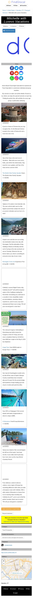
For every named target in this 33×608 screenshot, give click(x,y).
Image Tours (6, 347)
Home (9, 5)
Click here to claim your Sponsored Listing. (16, 521)
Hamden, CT (19, 10)
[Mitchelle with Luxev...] (17, 570)
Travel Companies (7, 530)
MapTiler (16, 579)
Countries (24, 5)
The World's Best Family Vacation (12, 173)
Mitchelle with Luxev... (18, 573)
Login (16, 593)
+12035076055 (8, 545)
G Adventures (6, 421)
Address (6, 26)
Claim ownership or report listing (11, 509)
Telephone (13, 26)
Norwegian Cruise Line (9, 261)
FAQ (28, 589)
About (6, 589)
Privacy (21, 589)
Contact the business (9, 30)
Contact (13, 589)
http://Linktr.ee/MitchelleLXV (9, 552)
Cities (16, 5)
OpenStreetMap (23, 579)
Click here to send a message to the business (12, 537)
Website (22, 26)
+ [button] (3, 561)
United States (11, 10)
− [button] (3, 563)
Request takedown (7, 513)
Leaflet (11, 579)
